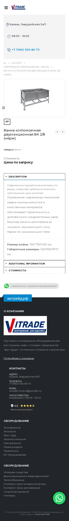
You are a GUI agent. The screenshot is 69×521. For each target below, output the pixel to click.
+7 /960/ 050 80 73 (26, 49)
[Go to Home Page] (5, 63)
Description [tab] (18, 176)
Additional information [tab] (27, 263)
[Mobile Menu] (6, 7)
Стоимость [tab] (17, 270)
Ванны (18, 149)
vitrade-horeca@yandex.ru (25, 390)
